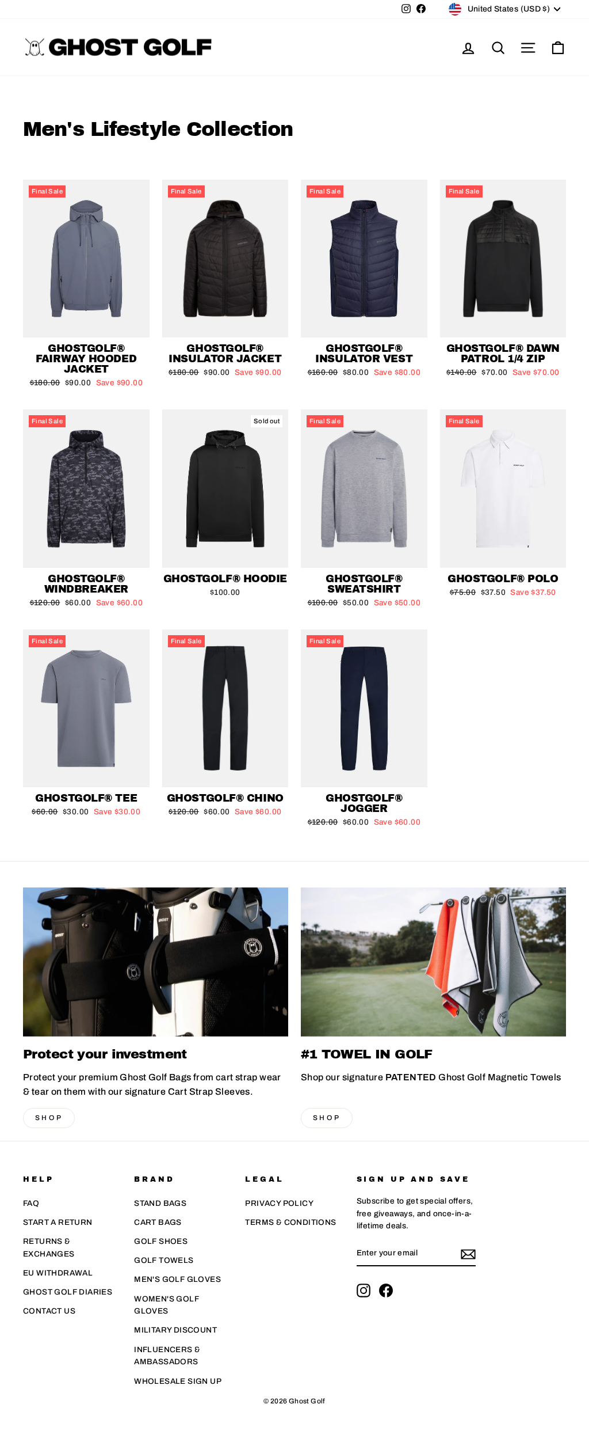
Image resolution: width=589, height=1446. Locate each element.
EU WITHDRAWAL (58, 1273)
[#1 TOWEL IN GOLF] (433, 962)
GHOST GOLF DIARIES (67, 1292)
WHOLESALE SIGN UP (177, 1381)
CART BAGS (158, 1222)
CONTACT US (49, 1311)
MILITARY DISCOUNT (175, 1330)
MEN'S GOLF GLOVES (177, 1279)
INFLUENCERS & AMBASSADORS (167, 1356)
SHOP (49, 1118)
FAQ (31, 1203)
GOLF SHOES (161, 1241)
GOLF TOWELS (163, 1260)
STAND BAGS (160, 1203)
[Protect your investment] (155, 962)
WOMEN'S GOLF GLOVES (166, 1305)
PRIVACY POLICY (279, 1203)
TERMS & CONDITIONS (290, 1222)
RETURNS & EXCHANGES (49, 1247)
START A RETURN (58, 1222)
